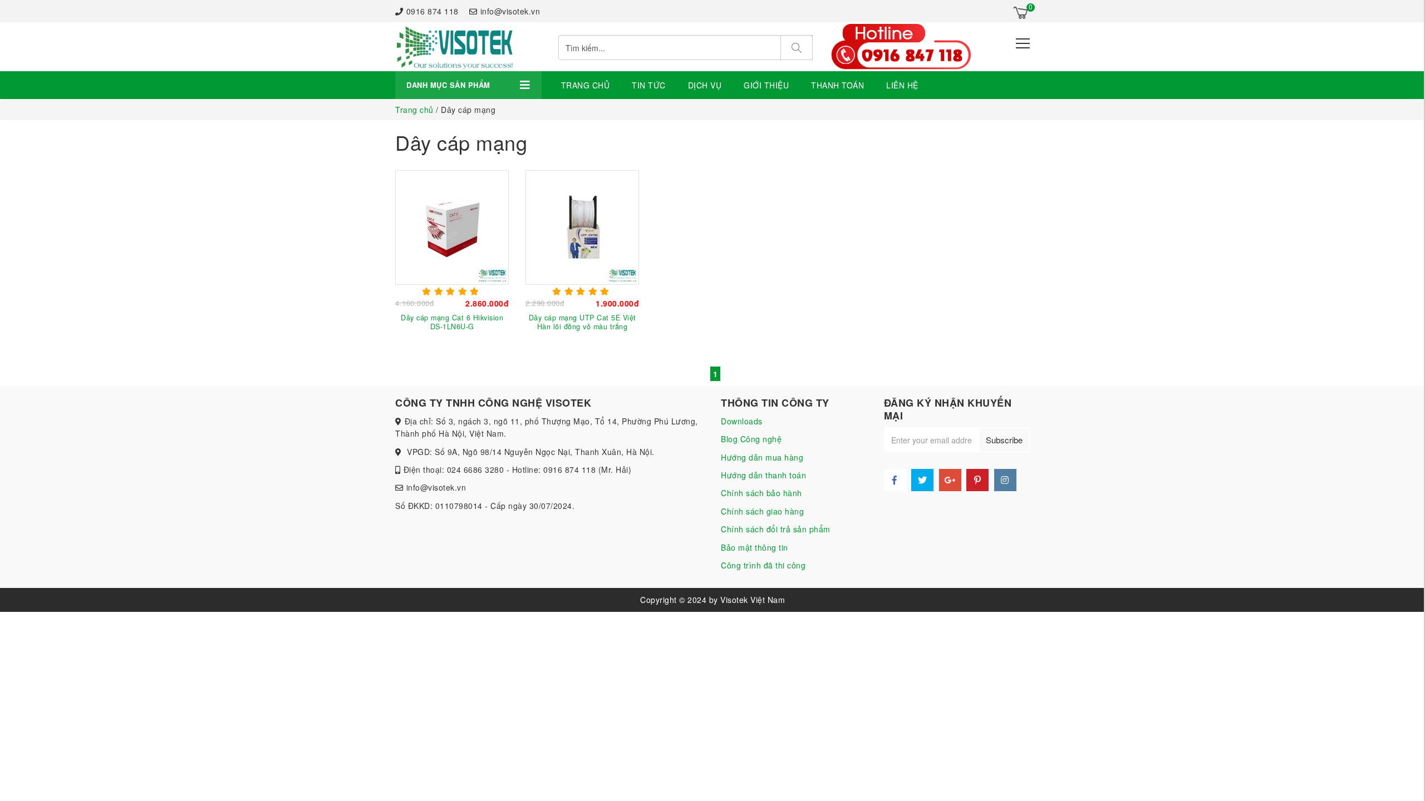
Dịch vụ (705, 85)
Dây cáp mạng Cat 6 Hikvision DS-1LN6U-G (452, 322)
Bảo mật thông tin (754, 547)
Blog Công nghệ (751, 438)
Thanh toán (837, 85)
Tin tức (649, 85)
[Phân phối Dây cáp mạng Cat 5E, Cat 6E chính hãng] (454, 46)
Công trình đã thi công (763, 565)
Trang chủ (585, 85)
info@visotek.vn (510, 11)
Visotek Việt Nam (752, 599)
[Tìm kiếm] (796, 47)
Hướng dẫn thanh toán (763, 475)
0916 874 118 (432, 11)
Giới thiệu (766, 85)
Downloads (742, 421)
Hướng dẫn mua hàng (762, 457)
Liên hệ (902, 85)
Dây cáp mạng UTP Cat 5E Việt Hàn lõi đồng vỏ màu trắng (582, 322)
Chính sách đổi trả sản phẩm (776, 529)
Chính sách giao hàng (762, 511)
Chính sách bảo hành (761, 492)
